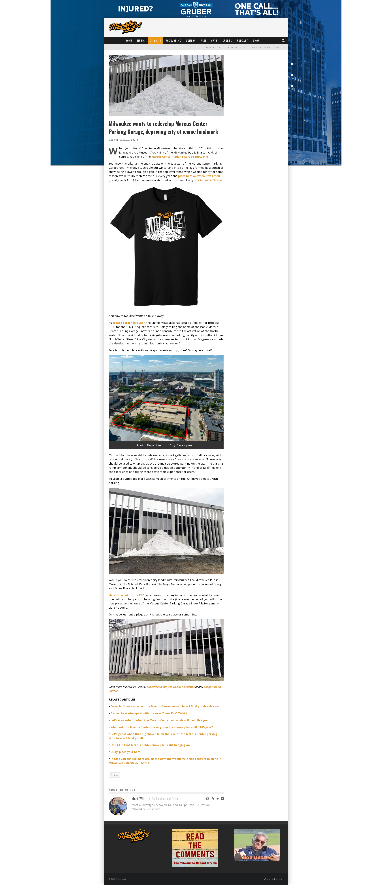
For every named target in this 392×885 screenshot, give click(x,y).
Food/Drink (173, 40)
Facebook (210, 47)
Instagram (232, 47)
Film (203, 40)
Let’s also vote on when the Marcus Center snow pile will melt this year (160, 720)
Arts (214, 40)
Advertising (277, 879)
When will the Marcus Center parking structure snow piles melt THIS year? (162, 727)
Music (141, 40)
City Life (155, 40)
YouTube (244, 47)
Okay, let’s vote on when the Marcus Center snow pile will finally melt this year (165, 706)
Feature (114, 775)
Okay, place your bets (125, 752)
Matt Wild (113, 140)
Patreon (268, 47)
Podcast (242, 40)
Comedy (191, 40)
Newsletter (280, 47)
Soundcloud (256, 47)
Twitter (221, 47)
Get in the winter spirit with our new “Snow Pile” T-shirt (149, 713)
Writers (267, 879)
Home (129, 40)
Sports (227, 40)
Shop (256, 40)
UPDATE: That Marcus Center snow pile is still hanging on (150, 745)
